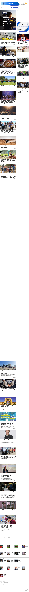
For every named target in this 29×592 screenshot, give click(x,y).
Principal (14, 44)
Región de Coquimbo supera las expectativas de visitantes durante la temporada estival (8, 372)
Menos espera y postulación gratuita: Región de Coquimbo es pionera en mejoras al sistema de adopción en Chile (8, 132)
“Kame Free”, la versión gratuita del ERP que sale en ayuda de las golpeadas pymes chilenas (23, 54)
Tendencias (12, 561)
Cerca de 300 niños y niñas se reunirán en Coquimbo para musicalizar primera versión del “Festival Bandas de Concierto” (8, 102)
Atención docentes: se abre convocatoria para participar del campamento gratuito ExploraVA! (7, 423)
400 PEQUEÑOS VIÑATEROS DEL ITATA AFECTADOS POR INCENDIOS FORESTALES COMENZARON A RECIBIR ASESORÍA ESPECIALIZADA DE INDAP (8, 175)
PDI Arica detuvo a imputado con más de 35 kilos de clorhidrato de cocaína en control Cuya (8, 42)
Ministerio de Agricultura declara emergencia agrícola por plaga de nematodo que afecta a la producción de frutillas (23, 66)
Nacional (14, 480)
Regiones (19, 568)
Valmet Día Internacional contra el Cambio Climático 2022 (7, 440)
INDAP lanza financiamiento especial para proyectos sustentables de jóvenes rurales (8, 87)
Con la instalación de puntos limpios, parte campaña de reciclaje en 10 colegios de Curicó (23, 78)
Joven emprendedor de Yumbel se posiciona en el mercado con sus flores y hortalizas (8, 160)
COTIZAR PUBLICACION (14, 5)
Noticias (5, 575)
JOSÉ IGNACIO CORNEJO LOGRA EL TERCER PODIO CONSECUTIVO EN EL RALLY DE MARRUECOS (8, 117)
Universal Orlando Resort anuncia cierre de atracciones (7, 406)
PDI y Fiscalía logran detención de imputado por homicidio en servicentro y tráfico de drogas (8, 389)
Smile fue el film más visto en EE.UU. (8, 509)
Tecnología (5, 561)
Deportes (27, 546)
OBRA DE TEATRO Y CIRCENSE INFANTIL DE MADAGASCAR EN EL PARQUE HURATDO (22, 42)
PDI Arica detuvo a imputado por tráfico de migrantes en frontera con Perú (8, 56)
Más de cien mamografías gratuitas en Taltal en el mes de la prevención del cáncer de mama (8, 457)
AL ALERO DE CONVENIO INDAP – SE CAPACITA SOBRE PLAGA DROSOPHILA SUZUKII (8, 475)
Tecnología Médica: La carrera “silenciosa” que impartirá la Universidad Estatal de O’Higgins (7, 526)
